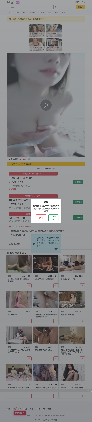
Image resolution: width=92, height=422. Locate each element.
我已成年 (53, 217)
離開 (41, 218)
